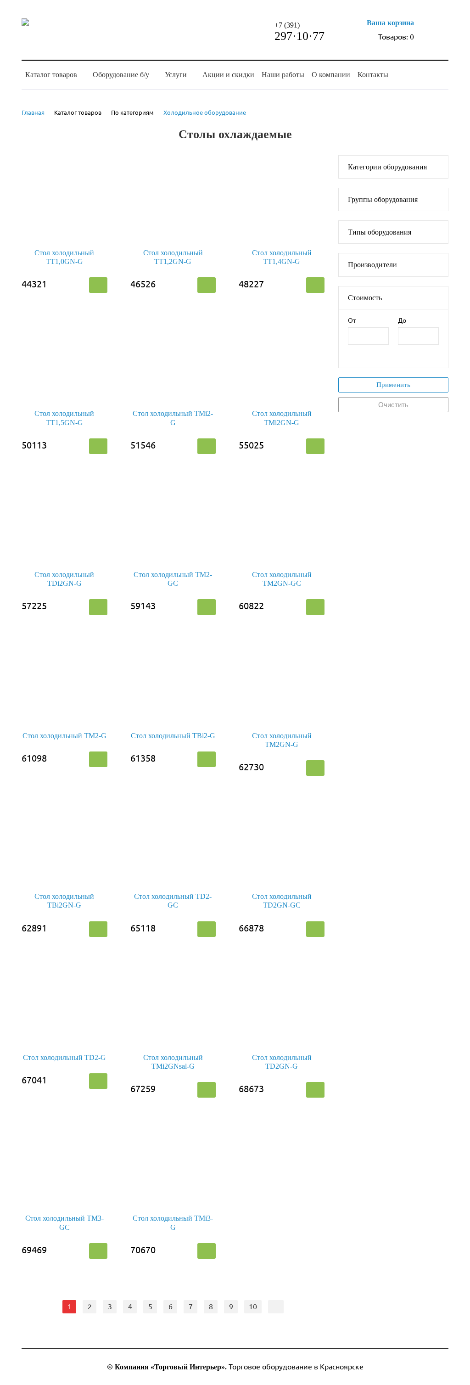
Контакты (373, 75)
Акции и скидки (228, 75)
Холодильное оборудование (204, 112)
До (402, 320)
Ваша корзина (390, 23)
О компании (331, 75)
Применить (393, 384)
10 (253, 1306)
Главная (33, 112)
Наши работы (283, 75)
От (352, 320)
